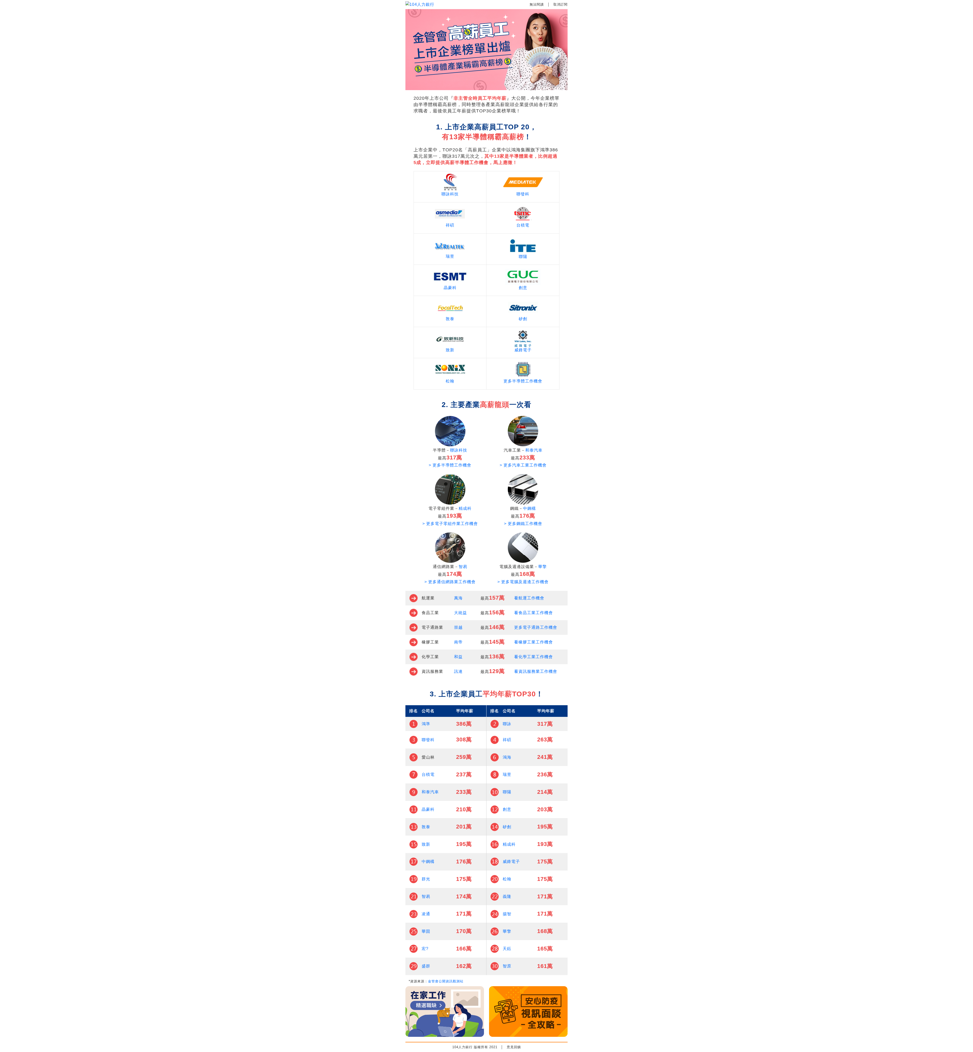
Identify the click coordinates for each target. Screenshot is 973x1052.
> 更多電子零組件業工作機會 (450, 523)
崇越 (458, 627)
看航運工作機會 (529, 598)
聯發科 (522, 194)
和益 (458, 657)
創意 (523, 288)
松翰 (450, 381)
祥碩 (450, 225)
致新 (450, 350)
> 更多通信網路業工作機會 (450, 582)
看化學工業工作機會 (533, 657)
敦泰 (450, 319)
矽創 (523, 319)
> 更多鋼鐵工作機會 (523, 523)
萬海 (458, 598)
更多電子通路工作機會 (535, 627)
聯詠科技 (450, 194)
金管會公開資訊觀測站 (445, 981)
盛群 (426, 966)
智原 (507, 966)
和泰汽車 (533, 450)
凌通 (426, 914)
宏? (425, 948)
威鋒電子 (523, 350)
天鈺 (507, 948)
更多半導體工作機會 (522, 381)
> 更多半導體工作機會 (450, 465)
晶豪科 (450, 288)
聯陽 (523, 256)
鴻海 (507, 757)
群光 (426, 879)
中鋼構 (529, 508)
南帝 (458, 642)
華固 (426, 931)
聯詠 (507, 724)
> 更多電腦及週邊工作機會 (523, 582)
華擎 (542, 566)
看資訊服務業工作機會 (535, 671)
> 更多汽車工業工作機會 (523, 465)
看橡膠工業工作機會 (533, 642)
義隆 (507, 896)
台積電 (522, 225)
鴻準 (426, 724)
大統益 (460, 613)
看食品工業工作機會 (533, 613)
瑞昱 (450, 256)
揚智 (507, 914)
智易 (463, 566)
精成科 (465, 508)
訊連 (458, 671)
